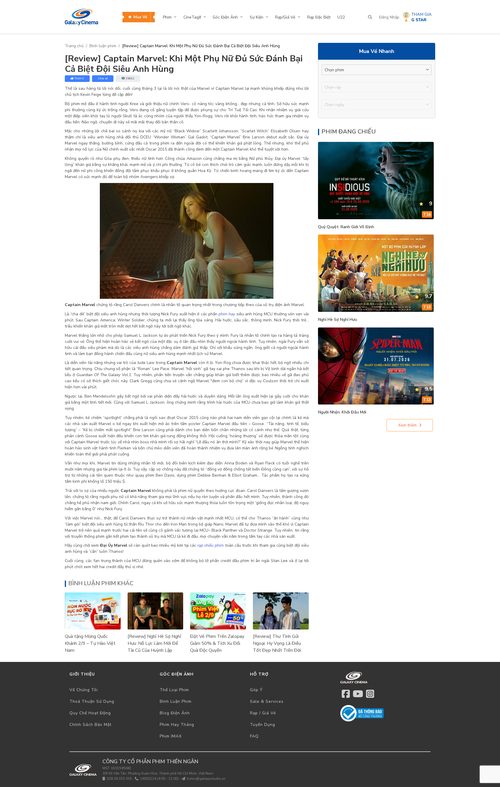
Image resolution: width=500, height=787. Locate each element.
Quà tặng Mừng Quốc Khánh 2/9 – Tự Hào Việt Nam (90, 643)
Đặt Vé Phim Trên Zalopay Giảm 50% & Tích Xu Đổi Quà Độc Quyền (217, 643)
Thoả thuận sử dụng (91, 701)
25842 (130, 78)
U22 (341, 17)
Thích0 (79, 78)
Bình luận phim (102, 46)
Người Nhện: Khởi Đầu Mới (342, 412)
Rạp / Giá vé (263, 713)
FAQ (254, 736)
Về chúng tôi (83, 690)
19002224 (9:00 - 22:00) (159, 778)
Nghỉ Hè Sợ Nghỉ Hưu (337, 319)
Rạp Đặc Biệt (318, 17)
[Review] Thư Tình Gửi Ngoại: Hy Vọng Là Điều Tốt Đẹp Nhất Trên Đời (277, 643)
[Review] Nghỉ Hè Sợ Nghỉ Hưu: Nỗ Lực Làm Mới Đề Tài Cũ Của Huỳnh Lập (154, 643)
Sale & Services (267, 701)
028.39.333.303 (119, 778)
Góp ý (256, 690)
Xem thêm (407, 425)
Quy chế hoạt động (90, 713)
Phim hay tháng (177, 724)
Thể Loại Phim (174, 690)
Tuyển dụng (262, 724)
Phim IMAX (171, 736)
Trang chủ (74, 46)
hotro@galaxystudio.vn (206, 778)
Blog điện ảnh (175, 713)
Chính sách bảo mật (90, 724)
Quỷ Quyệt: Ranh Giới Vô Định (346, 227)
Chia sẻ (103, 78)
